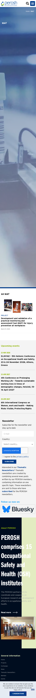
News (2, 669)
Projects (3, 663)
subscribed (7, 491)
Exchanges (4, 666)
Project (4, 315)
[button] (32, 3)
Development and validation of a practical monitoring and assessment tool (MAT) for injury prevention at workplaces (17, 322)
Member (3, 675)
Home (28, 11)
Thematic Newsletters (8, 672)
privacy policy (22, 456)
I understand (18, 694)
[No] (32, 690)
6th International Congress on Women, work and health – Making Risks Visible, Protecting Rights (17, 405)
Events (3, 679)
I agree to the (16, 456)
